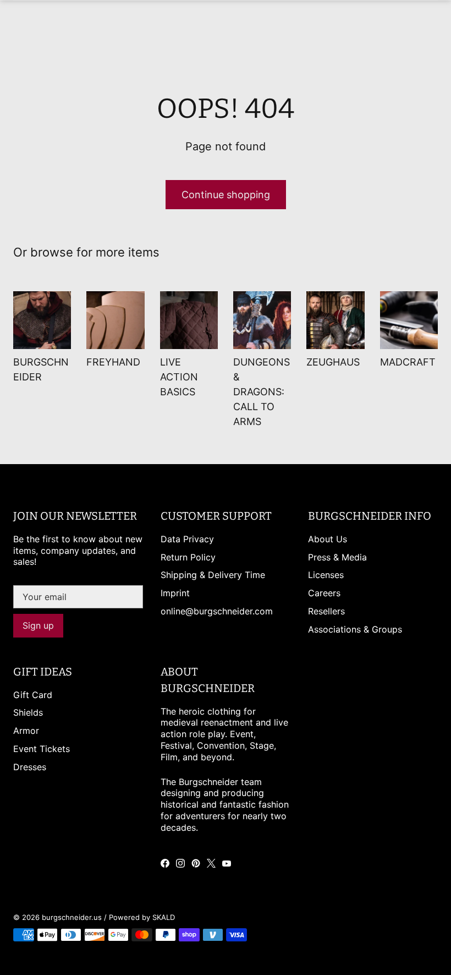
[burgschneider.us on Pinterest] (196, 863)
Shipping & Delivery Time (213, 574)
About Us (327, 538)
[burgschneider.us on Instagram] (180, 863)
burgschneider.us (72, 917)
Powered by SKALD (142, 917)
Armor (26, 730)
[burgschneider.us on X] (211, 863)
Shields (28, 712)
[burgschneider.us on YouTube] (226, 863)
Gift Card (32, 694)
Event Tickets (41, 748)
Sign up (38, 625)
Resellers (326, 611)
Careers (324, 592)
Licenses (326, 574)
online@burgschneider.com (217, 611)
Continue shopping (226, 194)
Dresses (29, 766)
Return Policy (188, 557)
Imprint (175, 592)
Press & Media (337, 557)
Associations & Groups (355, 629)
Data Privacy (187, 538)
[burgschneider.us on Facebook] (165, 863)
